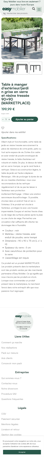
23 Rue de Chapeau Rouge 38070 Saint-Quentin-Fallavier (23, 322)
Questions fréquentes (12, 399)
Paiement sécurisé (10, 419)
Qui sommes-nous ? (11, 378)
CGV (3, 413)
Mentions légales (9, 424)
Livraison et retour (10, 429)
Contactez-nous (9, 383)
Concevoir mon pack (11, 363)
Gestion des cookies (11, 434)
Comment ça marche (11, 342)
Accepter (22, 452)
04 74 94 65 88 (23, 328)
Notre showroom (9, 388)
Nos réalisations (9, 347)
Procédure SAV (9, 393)
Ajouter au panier (25, 119)
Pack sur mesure (9, 352)
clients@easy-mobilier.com (23, 326)
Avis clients (6, 358)
